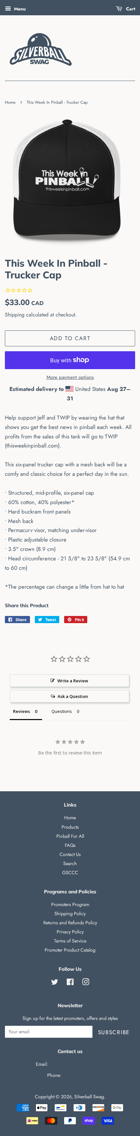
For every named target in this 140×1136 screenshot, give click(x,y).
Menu (19, 9)
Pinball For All (70, 836)
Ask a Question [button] (73, 696)
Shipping (14, 314)
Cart (130, 9)
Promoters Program (70, 904)
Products (70, 827)
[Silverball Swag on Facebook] (70, 983)
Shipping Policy (70, 913)
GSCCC (70, 872)
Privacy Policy (70, 932)
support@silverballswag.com (77, 1064)
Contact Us (70, 854)
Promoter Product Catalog (70, 950)
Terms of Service (70, 941)
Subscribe (114, 1032)
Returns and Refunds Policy (70, 922)
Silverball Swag (89, 1096)
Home (10, 102)
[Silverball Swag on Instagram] (85, 983)
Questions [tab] (61, 711)
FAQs (70, 845)
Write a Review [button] (72, 681)
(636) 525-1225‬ (78, 1075)
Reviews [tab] (21, 711)
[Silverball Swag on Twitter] (54, 983)
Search (70, 863)
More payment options (70, 377)
